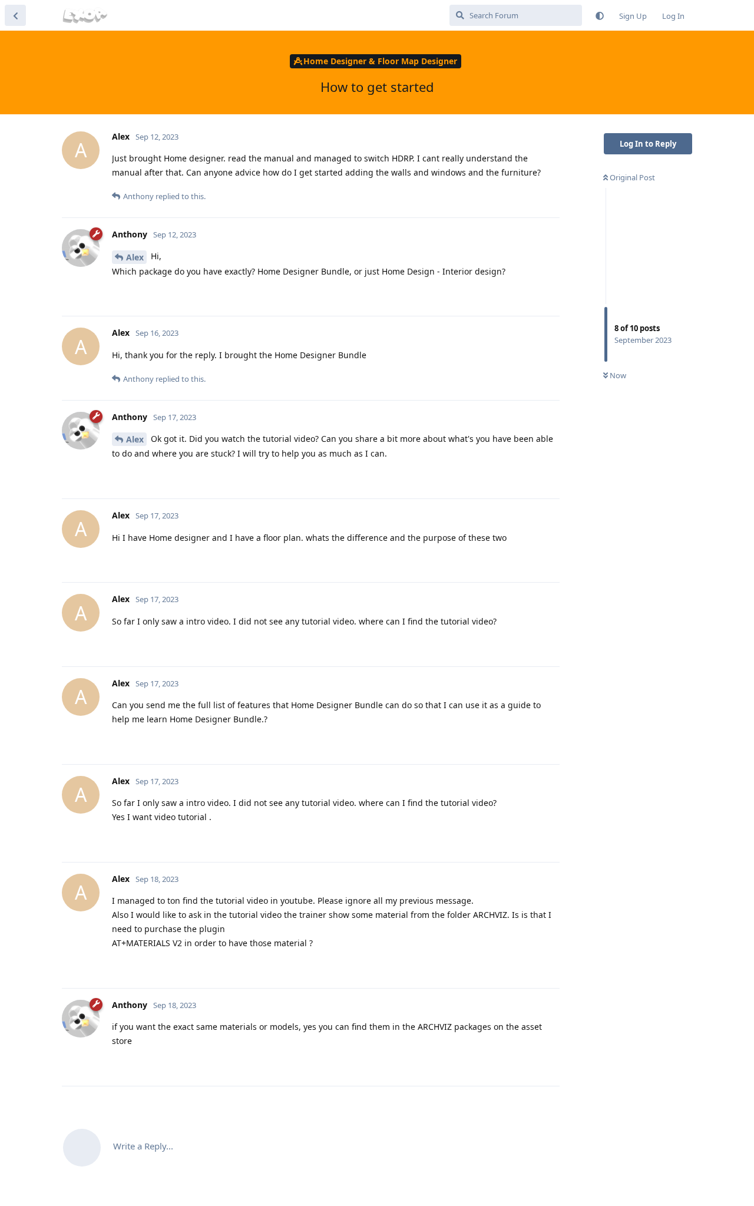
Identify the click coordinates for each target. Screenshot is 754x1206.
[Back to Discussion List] (15, 15)
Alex (135, 257)
